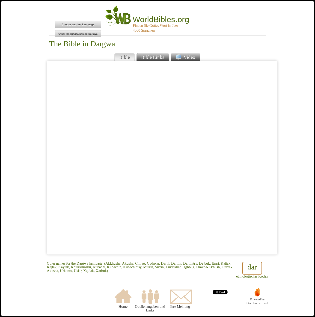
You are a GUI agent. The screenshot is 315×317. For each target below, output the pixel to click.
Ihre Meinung (180, 306)
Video (188, 57)
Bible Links (152, 57)
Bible (124, 57)
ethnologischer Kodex (252, 270)
